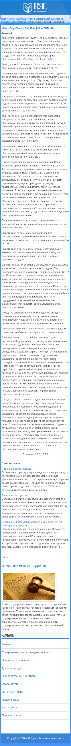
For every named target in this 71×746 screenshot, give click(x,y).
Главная (7, 644)
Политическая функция (14, 495)
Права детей (10, 683)
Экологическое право (15, 660)
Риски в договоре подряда (16, 468)
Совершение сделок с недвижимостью (26, 652)
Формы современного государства (24, 566)
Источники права (12, 691)
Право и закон (7, 18)
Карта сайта (9, 707)
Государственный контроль (19, 675)
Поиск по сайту (11, 715)
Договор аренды (12, 668)
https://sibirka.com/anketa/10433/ (35, 59)
